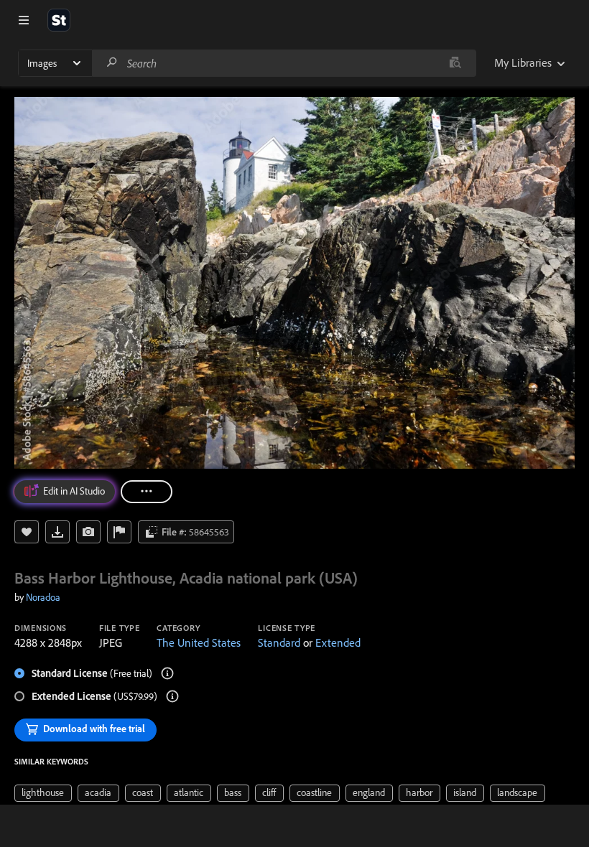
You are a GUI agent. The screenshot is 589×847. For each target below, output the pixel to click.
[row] (43, 793)
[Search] (112, 63)
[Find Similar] (88, 531)
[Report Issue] (119, 531)
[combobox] (283, 63)
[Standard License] (167, 673)
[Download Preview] (57, 531)
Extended (338, 642)
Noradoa (43, 597)
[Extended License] (172, 696)
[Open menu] (23, 20)
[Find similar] (455, 63)
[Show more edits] (146, 491)
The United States (199, 642)
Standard (279, 642)
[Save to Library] (26, 531)
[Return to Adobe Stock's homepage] (58, 20)
